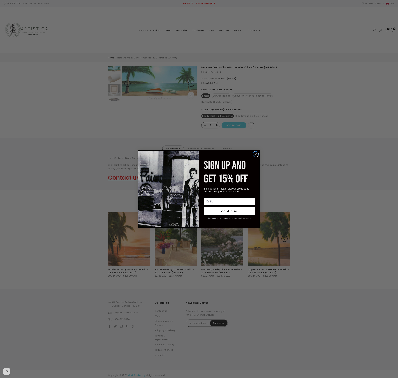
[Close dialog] (255, 154)
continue (229, 211)
